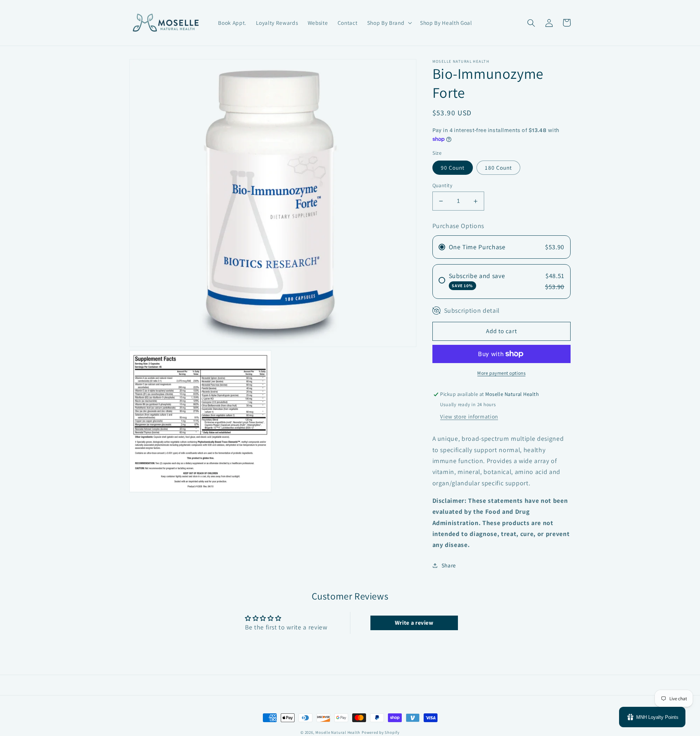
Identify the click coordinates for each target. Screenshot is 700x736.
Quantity (442, 185)
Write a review (414, 623)
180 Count (498, 167)
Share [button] (449, 565)
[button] (388, 23)
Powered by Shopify (381, 732)
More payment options (501, 373)
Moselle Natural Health (337, 732)
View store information (469, 416)
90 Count (453, 167)
